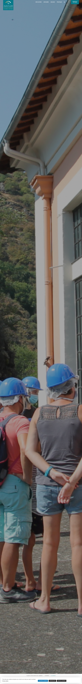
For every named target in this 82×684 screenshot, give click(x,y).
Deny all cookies (61, 680)
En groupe (53, 675)
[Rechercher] (64, 2)
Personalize (52, 680)
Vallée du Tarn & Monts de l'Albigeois (34, 675)
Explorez (47, 675)
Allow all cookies (43, 680)
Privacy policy (5, 681)
